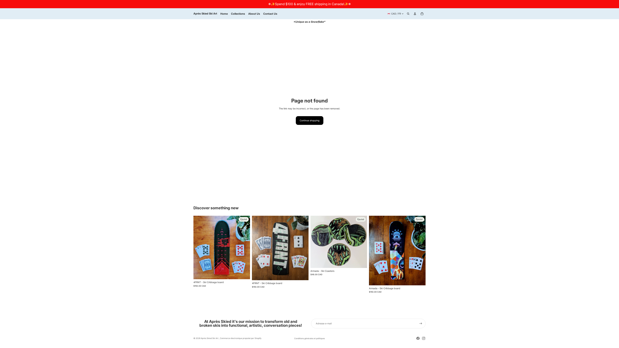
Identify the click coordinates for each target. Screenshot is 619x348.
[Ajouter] (303, 275)
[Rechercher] (408, 13)
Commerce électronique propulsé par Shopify (240, 338)
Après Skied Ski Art (210, 338)
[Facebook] (418, 338)
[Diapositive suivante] (362, 241)
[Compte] (414, 13)
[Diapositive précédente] (315, 241)
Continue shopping (309, 120)
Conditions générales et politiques (309, 338)
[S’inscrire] (420, 323)
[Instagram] (424, 338)
